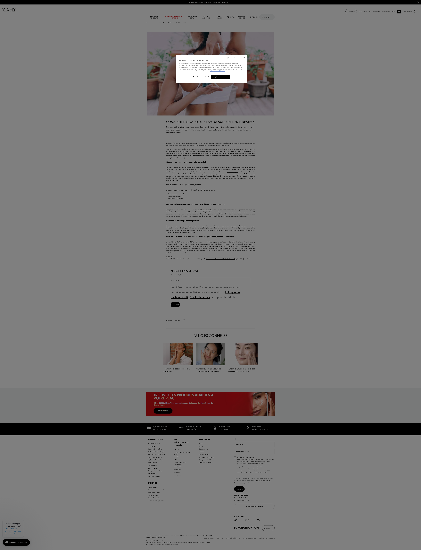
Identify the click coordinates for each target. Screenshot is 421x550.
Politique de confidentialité (217, 71)
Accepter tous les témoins (220, 77)
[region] (211, 69)
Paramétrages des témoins (201, 77)
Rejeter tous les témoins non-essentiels (235, 57)
